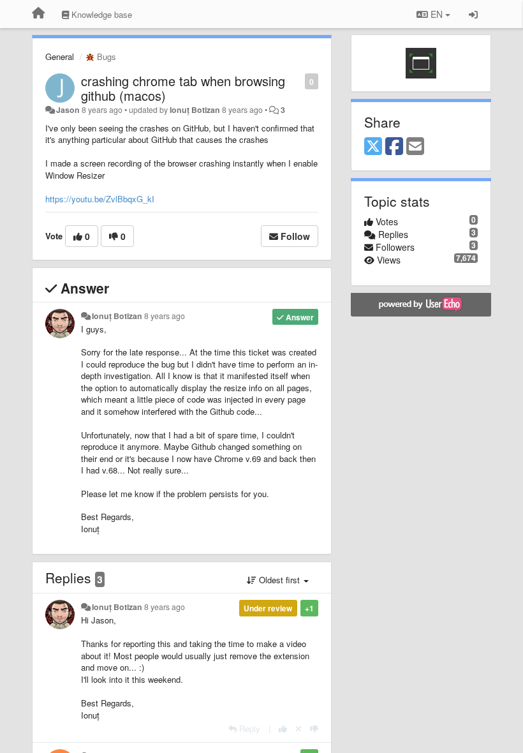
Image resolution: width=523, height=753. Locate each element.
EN (436, 14)
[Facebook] (394, 147)
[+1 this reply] (283, 728)
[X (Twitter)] (373, 147)
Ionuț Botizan (195, 110)
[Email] (415, 147)
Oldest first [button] (279, 580)
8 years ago (164, 316)
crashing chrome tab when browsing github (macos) (183, 88)
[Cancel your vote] (298, 728)
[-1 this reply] (314, 728)
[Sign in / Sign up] (473, 14)
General (59, 56)
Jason (68, 110)
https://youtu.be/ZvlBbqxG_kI (99, 199)
